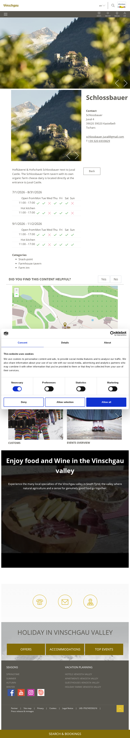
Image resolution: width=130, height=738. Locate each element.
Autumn (11, 682)
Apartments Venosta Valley (81, 678)
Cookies (52, 708)
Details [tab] (65, 342)
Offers (26, 649)
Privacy (40, 708)
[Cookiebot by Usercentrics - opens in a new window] (112, 333)
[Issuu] (40, 692)
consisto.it (107, 708)
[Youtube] (21, 692)
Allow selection (65, 402)
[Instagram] (30, 692)
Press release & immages (22, 711)
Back (92, 171)
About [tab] (107, 342)
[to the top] (120, 708)
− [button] (17, 295)
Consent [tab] (22, 342)
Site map (27, 708)
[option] (65, 53)
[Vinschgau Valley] (49, 5)
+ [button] (17, 290)
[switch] (49, 388)
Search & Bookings (65, 734)
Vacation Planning (78, 667)
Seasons (12, 667)
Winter (10, 686)
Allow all (106, 402)
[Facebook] (11, 692)
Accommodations (65, 649)
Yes (103, 279)
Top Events (104, 649)
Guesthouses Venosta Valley (82, 682)
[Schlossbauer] (65, 325)
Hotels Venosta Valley (78, 674)
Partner (14, 708)
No (116, 279)
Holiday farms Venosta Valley (83, 686)
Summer (11, 678)
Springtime (13, 674)
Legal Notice (67, 708)
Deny (24, 402)
